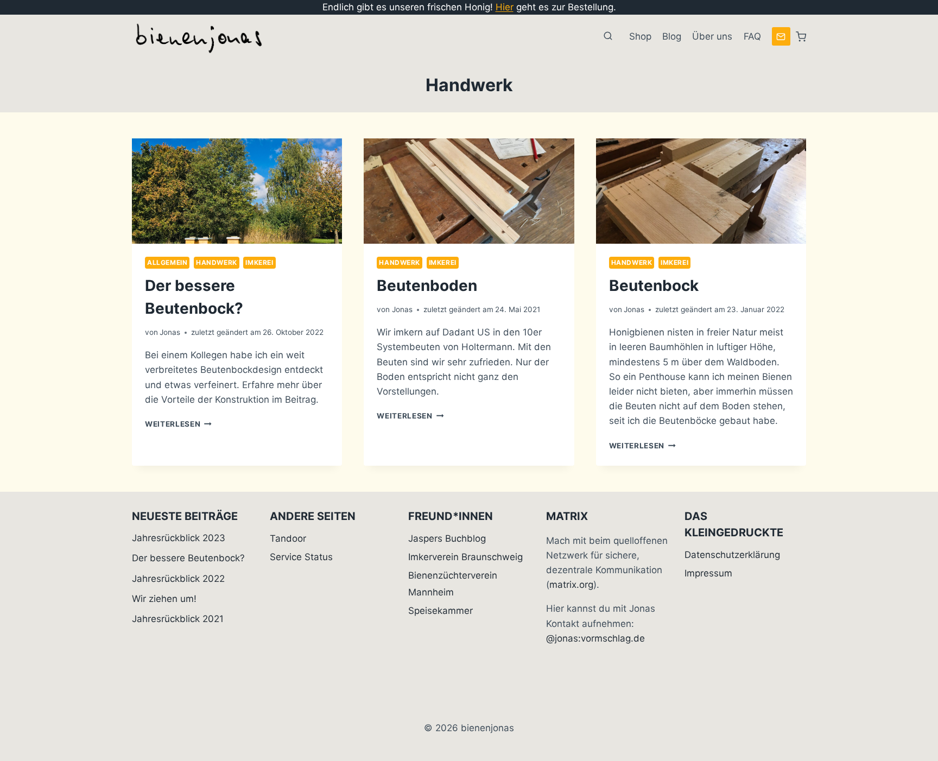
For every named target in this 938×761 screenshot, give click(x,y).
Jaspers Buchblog (447, 538)
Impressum (708, 573)
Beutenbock (654, 285)
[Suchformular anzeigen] (608, 36)
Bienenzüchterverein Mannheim (452, 584)
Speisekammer (440, 610)
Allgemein (167, 262)
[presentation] (237, 191)
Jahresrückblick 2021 (178, 618)
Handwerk (216, 262)
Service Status (301, 556)
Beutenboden (427, 285)
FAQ (752, 36)
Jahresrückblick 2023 (178, 537)
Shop (640, 36)
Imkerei (259, 262)
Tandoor (288, 538)
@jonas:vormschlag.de (595, 638)
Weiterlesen (178, 424)
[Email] (781, 36)
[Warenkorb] (801, 36)
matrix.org (571, 584)
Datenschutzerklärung (732, 554)
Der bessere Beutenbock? (188, 558)
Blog (671, 36)
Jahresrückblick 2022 (178, 578)
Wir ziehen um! (164, 598)
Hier (505, 7)
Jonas (170, 332)
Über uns (712, 36)
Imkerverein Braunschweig (465, 556)
